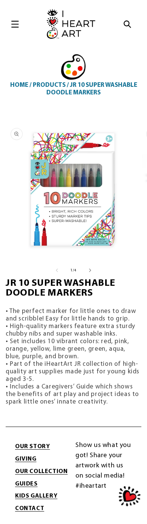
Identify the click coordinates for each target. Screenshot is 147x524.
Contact (29, 509)
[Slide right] (90, 270)
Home (19, 85)
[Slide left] (57, 270)
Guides (26, 484)
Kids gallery (36, 496)
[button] (15, 24)
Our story (32, 447)
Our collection (41, 472)
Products (49, 85)
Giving (26, 459)
